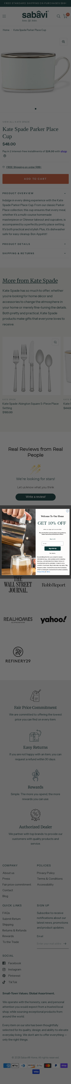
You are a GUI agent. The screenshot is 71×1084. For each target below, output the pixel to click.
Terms (48, 571)
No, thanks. (52, 553)
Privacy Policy (41, 571)
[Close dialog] (67, 510)
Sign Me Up (52, 548)
